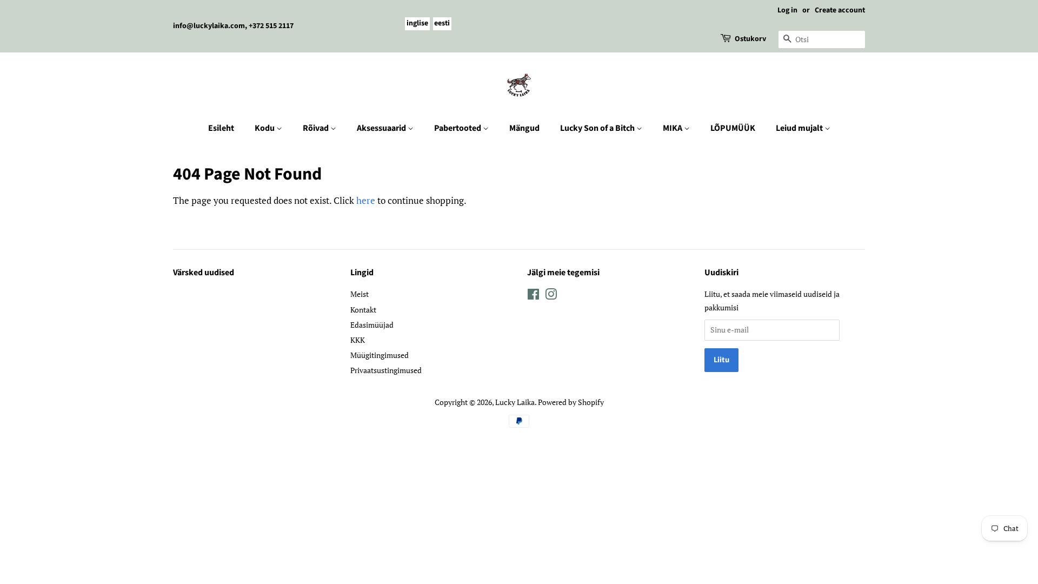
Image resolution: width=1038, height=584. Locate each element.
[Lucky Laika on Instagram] (551, 296)
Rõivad (316, 128)
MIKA (673, 128)
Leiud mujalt (800, 128)
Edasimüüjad (372, 325)
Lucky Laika (515, 402)
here (365, 200)
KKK (357, 340)
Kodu (265, 128)
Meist (359, 294)
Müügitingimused (379, 355)
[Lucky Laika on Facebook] (533, 296)
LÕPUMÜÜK (732, 128)
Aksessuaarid (382, 128)
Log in (787, 10)
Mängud (524, 128)
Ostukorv (750, 39)
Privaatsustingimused (386, 370)
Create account (840, 10)
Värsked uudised (203, 272)
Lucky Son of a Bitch (598, 128)
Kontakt (363, 309)
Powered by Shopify (571, 402)
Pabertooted (458, 128)
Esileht (221, 128)
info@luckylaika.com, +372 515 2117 (233, 26)
